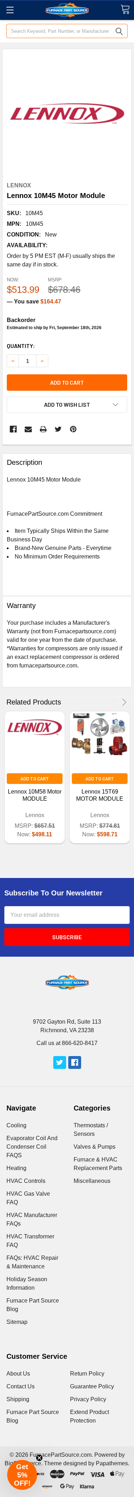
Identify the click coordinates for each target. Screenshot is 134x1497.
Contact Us (20, 1386)
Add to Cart (34, 778)
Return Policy (87, 1374)
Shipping (17, 1399)
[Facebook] (13, 429)
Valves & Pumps (94, 1147)
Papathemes (112, 1463)
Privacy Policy (88, 1399)
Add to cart (67, 382)
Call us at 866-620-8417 (67, 1043)
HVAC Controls (25, 1181)
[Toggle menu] (10, 10)
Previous (114, 702)
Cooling (16, 1125)
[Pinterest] (73, 429)
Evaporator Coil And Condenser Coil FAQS (32, 1146)
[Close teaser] (39, 1457)
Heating (16, 1168)
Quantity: (21, 345)
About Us (18, 1374)
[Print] (43, 429)
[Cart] (125, 9)
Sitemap (17, 1322)
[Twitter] (58, 429)
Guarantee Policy (92, 1386)
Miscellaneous (92, 1181)
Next (123, 702)
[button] (22, 1475)
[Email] (28, 429)
